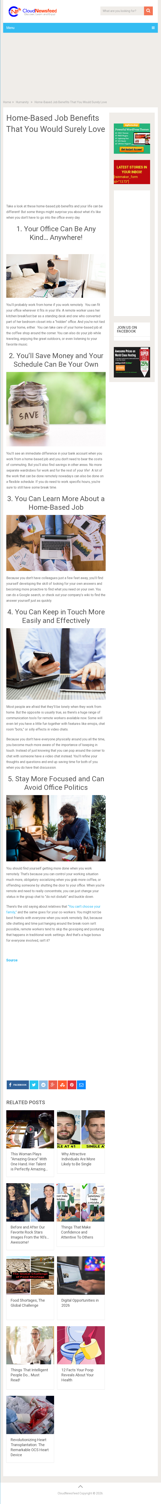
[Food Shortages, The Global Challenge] (30, 1275)
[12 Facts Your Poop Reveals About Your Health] (81, 1345)
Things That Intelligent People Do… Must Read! (29, 1375)
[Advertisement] (80, 67)
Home (7, 102)
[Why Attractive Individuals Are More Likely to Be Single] (81, 1129)
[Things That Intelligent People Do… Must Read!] (30, 1345)
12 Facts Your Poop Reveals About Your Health (77, 1375)
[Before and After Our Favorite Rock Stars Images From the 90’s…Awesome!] (30, 1202)
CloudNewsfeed (68, 1493)
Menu (10, 28)
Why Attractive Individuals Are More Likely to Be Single (78, 1159)
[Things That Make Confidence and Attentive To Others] (80, 1202)
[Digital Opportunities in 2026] (81, 1275)
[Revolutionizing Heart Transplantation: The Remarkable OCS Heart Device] (30, 1415)
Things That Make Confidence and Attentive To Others (77, 1232)
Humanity (22, 102)
